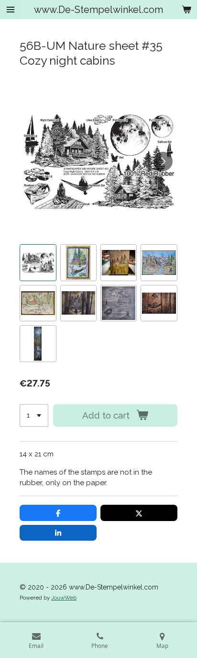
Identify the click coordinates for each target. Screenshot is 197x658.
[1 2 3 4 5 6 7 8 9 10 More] (34, 415)
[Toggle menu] (10, 9)
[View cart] (186, 9)
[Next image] (163, 161)
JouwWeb (64, 597)
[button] (38, 262)
